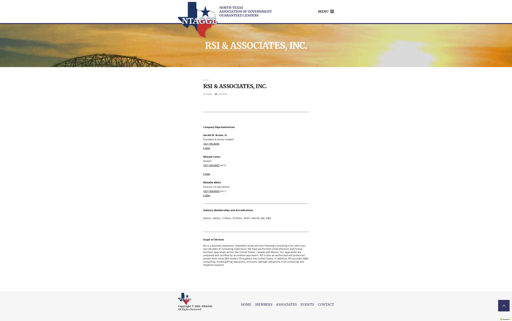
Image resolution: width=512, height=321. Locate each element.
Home (246, 304)
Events (307, 304)
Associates (286, 304)
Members (263, 304)
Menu (323, 11)
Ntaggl (209, 94)
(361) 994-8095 (211, 143)
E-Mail (206, 148)
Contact (326, 304)
